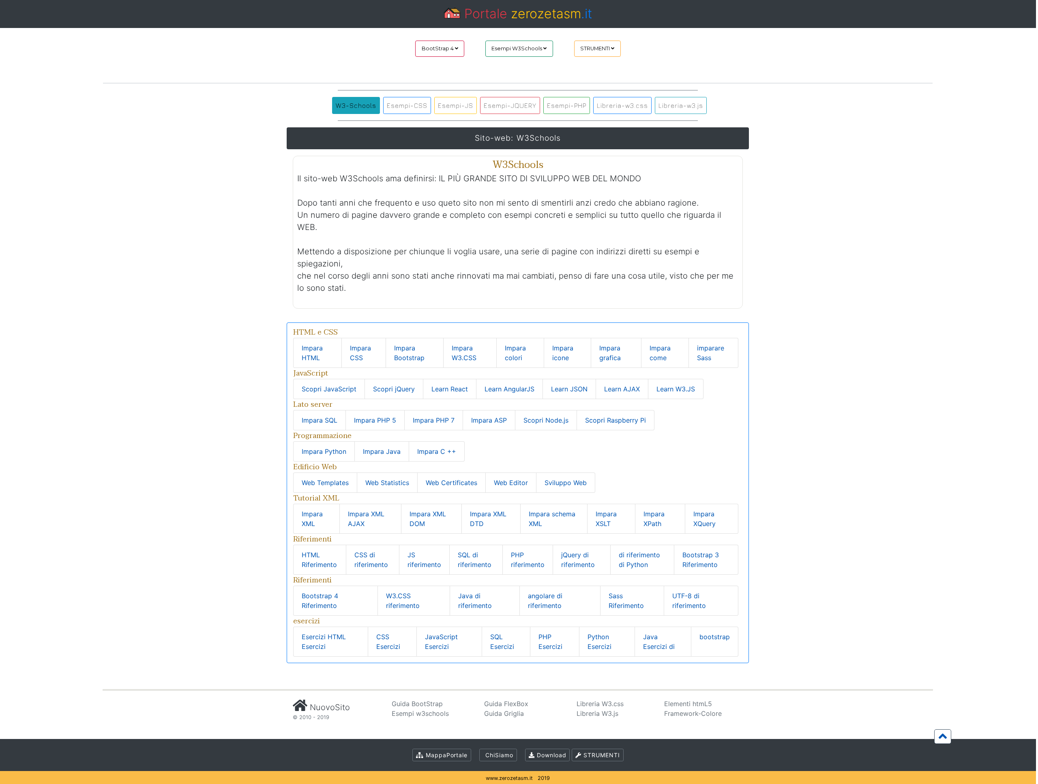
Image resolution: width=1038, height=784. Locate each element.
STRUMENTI (595, 48)
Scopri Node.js (545, 420)
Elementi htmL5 (688, 704)
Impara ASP (489, 420)
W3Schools (539, 138)
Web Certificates (451, 483)
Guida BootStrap (417, 704)
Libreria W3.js (597, 713)
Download (550, 755)
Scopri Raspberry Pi (615, 420)
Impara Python (324, 451)
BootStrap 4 (438, 48)
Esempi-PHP (566, 105)
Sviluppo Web (566, 483)
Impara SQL (319, 420)
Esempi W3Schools (517, 48)
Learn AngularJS (509, 389)
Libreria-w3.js (680, 105)
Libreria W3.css (600, 704)
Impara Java (382, 451)
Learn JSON (569, 389)
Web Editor (511, 483)
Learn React (449, 389)
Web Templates (325, 483)
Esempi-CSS (407, 105)
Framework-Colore (693, 713)
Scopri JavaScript (329, 389)
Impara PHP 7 (434, 420)
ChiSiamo (498, 755)
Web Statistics (387, 483)
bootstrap (714, 637)
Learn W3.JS (675, 389)
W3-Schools (356, 105)
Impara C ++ (436, 451)
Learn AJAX (622, 389)
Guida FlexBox (506, 704)
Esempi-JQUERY (510, 105)
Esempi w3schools (420, 713)
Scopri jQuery (394, 389)
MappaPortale (446, 755)
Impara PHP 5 (375, 420)
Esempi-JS (455, 105)
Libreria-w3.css (622, 105)
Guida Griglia (504, 713)
